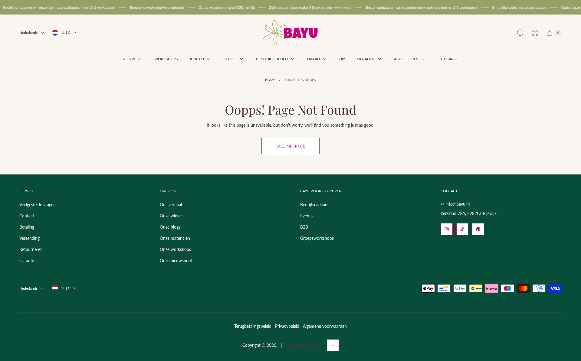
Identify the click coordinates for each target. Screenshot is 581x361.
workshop (335, 7)
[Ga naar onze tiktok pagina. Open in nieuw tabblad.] (462, 229)
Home (270, 80)
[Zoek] (520, 33)
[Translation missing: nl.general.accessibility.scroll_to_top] (333, 345)
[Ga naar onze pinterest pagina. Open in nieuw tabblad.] (478, 229)
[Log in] (535, 33)
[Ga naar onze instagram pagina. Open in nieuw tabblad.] (447, 229)
